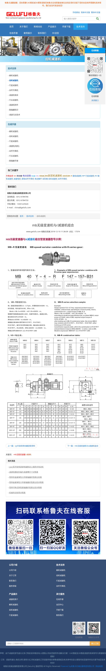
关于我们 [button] (24, 26)
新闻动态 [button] (38, 26)
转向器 (33, 176)
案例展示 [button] (28, 33)
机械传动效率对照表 (17, 492)
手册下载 (59, 610)
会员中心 (59, 604)
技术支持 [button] (80, 26)
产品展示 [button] (52, 26)
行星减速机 (13, 85)
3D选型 (55, 33)
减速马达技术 (14, 114)
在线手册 (59, 599)
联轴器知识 (13, 110)
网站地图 (99, 666)
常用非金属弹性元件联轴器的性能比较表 (25, 477)
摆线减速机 (77, 176)
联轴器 (41, 176)
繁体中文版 (95, 12)
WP (83, 176)
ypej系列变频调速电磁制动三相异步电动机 (26, 467)
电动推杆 (38, 179)
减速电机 (17, 179)
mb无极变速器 (19, 454)
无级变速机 (66, 176)
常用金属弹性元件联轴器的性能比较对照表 (26, 482)
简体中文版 (85, 12)
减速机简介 (13, 599)
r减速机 (28, 454)
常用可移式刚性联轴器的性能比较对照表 (25, 487)
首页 (11, 26)
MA (15, 176)
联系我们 (42, 33)
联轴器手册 (13, 160)
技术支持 (30, 216)
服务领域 (12, 586)
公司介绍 (12, 570)
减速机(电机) (14, 146)
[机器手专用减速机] (53, 46)
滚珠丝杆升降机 (27, 179)
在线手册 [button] (13, 33)
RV (96, 176)
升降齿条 (9, 176)
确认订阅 (95, 643)
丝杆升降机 (13, 90)
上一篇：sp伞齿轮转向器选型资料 (21, 446)
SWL (37, 176)
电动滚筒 (27, 175)
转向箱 (19, 176)
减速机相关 (13, 95)
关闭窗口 (95, 100)
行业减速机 (13, 100)
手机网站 (76, 12)
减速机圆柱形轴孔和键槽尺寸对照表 (23, 472)
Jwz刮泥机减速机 (53, 175)
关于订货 (12, 575)
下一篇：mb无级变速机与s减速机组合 (82, 446)
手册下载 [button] (66, 26)
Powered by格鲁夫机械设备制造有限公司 (77, 666)
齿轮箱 (45, 179)
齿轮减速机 (13, 136)
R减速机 (30, 239)
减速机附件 (13, 105)
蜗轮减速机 (13, 75)
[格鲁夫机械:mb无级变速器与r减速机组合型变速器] (23, 14)
